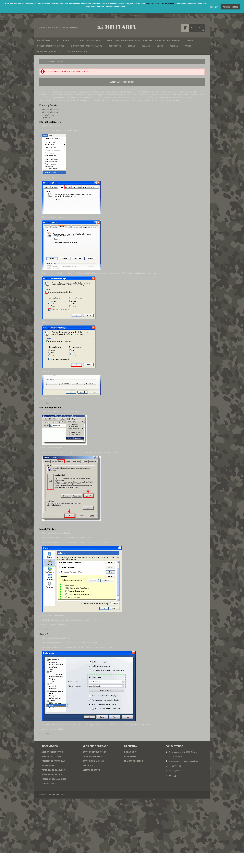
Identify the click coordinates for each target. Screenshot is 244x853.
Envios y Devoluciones (94, 752)
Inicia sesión (130, 752)
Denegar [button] (214, 7)
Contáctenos (49, 784)
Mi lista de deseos (133, 761)
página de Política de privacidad (160, 4)
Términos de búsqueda (53, 770)
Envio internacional (93, 761)
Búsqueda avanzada (52, 774)
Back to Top (44, 403)
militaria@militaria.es (177, 771)
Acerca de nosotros (52, 752)
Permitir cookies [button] (230, 7)
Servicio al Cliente (51, 756)
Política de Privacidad (53, 761)
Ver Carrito (130, 756)
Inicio (44, 62)
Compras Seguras (92, 756)
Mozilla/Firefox (48, 115)
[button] (105, 9)
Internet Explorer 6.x (50, 112)
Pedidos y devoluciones (54, 779)
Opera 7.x (46, 118)
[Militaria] (116, 26)
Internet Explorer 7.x (50, 109)
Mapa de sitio (48, 765)
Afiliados (88, 765)
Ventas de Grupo (91, 770)
